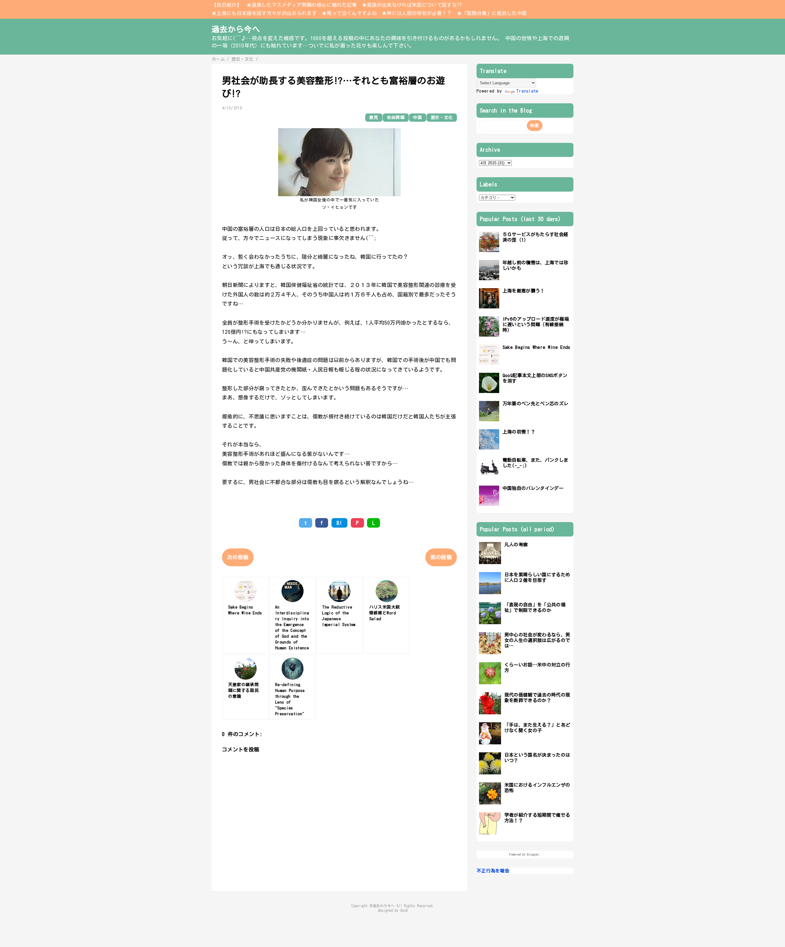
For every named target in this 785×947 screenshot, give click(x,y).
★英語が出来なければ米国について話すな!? (412, 4)
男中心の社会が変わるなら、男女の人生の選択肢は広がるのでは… (537, 640)
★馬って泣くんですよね (349, 13)
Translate (527, 91)
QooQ (404, 910)
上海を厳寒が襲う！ (524, 290)
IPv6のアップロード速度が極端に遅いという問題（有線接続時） (536, 324)
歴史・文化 (442, 117)
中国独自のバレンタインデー (533, 488)
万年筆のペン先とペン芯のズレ (536, 403)
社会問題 (395, 117)
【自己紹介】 (227, 4)
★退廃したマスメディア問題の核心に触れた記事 (302, 4)
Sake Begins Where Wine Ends (536, 347)
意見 (373, 117)
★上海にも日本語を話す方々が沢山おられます (264, 13)
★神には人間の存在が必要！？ (417, 13)
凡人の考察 (516, 544)
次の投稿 (237, 557)
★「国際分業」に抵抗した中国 (492, 13)
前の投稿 (441, 557)
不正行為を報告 (493, 871)
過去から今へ (236, 29)
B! (340, 522)
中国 (417, 117)
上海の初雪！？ (519, 432)
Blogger (533, 854)
